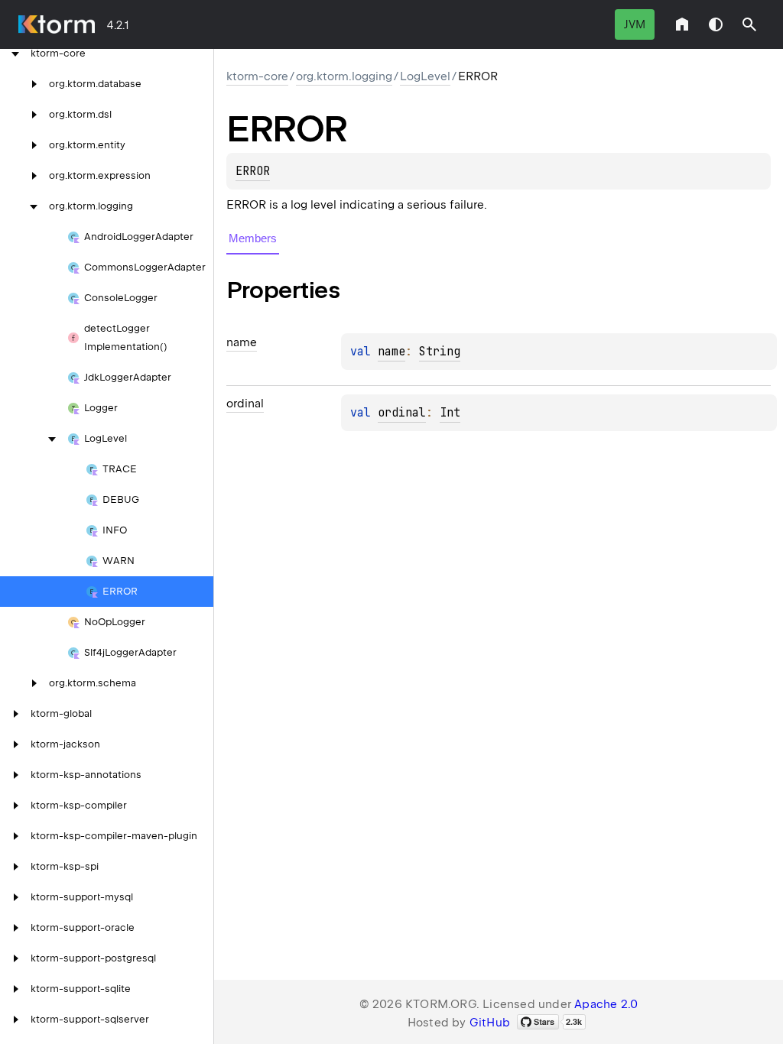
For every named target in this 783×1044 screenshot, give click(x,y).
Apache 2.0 (606, 1004)
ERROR (253, 171)
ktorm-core (257, 76)
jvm (634, 24)
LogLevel (425, 76)
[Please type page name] (749, 24)
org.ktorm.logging (344, 76)
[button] (749, 24)
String (439, 351)
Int (450, 412)
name (391, 351)
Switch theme (715, 24)
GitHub (489, 1022)
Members (253, 238)
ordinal (402, 412)
